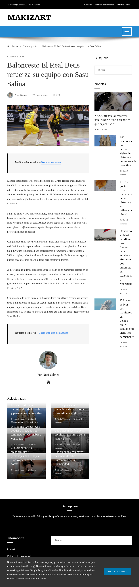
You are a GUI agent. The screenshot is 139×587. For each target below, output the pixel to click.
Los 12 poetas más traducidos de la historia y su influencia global (69, 409)
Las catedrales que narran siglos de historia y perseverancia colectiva (26, 409)
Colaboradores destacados (53, 332)
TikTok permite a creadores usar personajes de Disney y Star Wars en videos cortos (25, 456)
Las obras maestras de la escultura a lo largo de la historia (70, 434)
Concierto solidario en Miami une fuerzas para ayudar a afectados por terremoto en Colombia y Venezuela (26, 430)
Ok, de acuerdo (117, 571)
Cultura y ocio (15, 57)
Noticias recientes (51, 162)
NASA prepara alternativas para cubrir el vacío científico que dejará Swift (112, 119)
